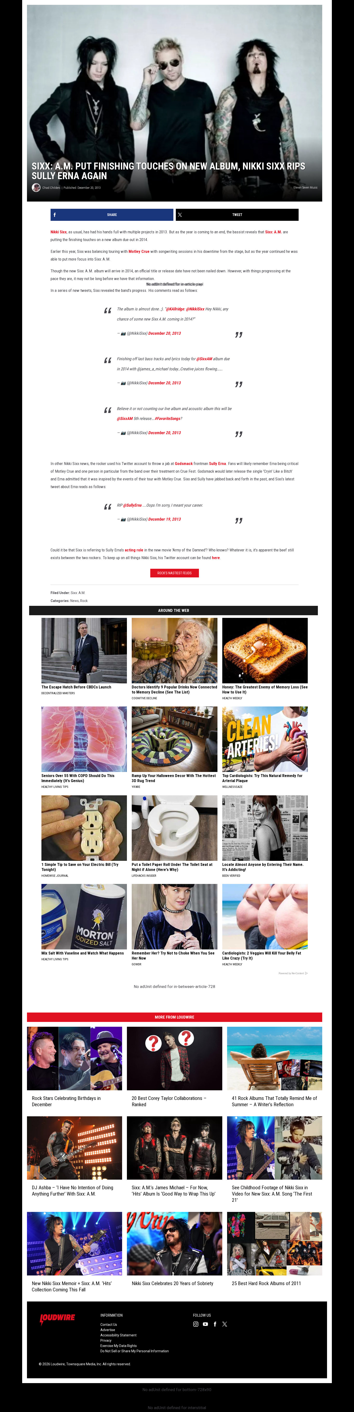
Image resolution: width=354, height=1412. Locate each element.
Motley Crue (139, 251)
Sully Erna (217, 463)
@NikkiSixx (195, 309)
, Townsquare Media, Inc (83, 1364)
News (74, 601)
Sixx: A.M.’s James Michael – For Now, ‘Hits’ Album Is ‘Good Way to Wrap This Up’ (174, 1191)
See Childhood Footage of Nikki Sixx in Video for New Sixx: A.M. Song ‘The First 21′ (272, 1194)
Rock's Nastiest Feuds (174, 573)
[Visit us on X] (226, 1324)
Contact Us (108, 1325)
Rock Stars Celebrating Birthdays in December (66, 1101)
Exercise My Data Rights (118, 1346)
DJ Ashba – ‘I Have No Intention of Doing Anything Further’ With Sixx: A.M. (72, 1191)
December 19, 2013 (164, 519)
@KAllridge (175, 309)
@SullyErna (132, 505)
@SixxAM (204, 358)
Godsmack (184, 463)
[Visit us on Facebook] (217, 1324)
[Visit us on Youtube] (207, 1324)
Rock (84, 601)
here (216, 557)
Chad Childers (51, 188)
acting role (134, 550)
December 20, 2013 (164, 333)
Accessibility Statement (118, 1335)
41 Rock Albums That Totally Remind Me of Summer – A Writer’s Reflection (274, 1101)
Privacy (105, 1340)
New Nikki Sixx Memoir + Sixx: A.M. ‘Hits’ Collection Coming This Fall (72, 1287)
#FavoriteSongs (167, 418)
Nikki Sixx (59, 231)
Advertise (107, 1330)
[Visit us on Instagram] (198, 1324)
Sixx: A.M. (273, 231)
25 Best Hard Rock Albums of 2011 (266, 1283)
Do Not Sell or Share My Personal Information (134, 1351)
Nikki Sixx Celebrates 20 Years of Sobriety (172, 1283)
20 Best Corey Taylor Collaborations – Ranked (169, 1101)
